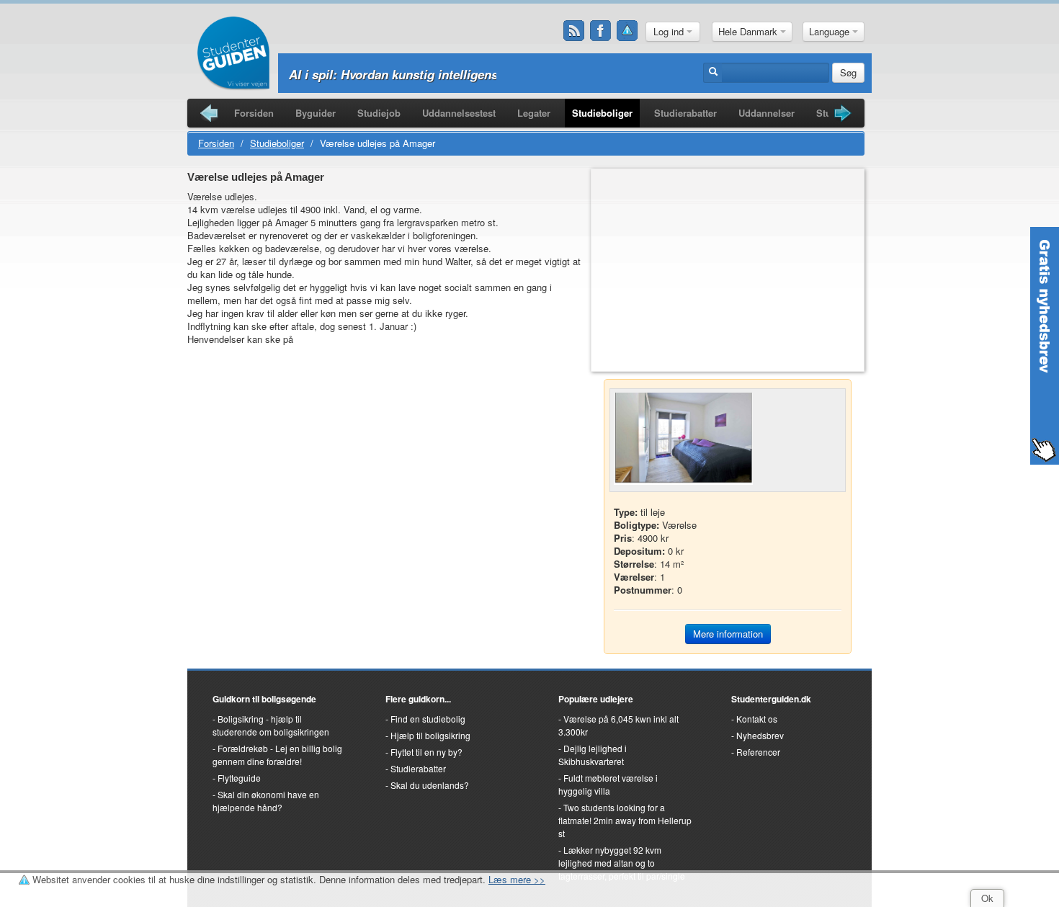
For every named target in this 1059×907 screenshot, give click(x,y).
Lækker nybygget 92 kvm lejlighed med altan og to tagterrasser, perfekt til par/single (621, 863)
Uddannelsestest (459, 113)
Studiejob (379, 113)
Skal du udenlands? (429, 785)
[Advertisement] (727, 270)
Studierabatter (685, 113)
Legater (533, 113)
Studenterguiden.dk (771, 698)
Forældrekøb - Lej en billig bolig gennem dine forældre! (277, 754)
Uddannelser (766, 113)
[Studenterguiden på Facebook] (601, 31)
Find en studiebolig (427, 718)
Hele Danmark (749, 31)
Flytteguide (239, 778)
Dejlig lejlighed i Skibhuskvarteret (592, 754)
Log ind (670, 31)
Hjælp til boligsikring (430, 735)
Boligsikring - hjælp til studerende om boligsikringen (271, 725)
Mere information (728, 633)
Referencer (758, 752)
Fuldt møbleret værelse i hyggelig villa (608, 784)
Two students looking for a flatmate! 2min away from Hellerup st (625, 820)
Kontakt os (756, 718)
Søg (848, 72)
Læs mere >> (516, 879)
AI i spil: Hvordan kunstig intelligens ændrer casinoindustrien (466, 74)
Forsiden (254, 113)
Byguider (315, 113)
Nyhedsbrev (760, 735)
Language (830, 31)
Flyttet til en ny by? (426, 752)
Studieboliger (602, 113)
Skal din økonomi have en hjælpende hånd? (266, 800)
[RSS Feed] (574, 31)
